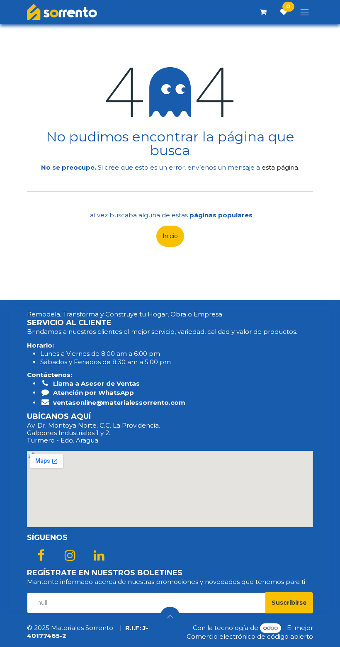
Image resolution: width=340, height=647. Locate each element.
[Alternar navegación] (304, 12)
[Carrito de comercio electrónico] (263, 12)
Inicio (170, 236)
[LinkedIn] (99, 555)
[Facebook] (40, 555)
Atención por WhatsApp (93, 392)
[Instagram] (70, 555)
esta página (280, 167)
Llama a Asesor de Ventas (96, 383)
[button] (289, 602)
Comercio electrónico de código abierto (250, 636)
